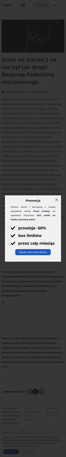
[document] (33, 228)
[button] (56, 200)
